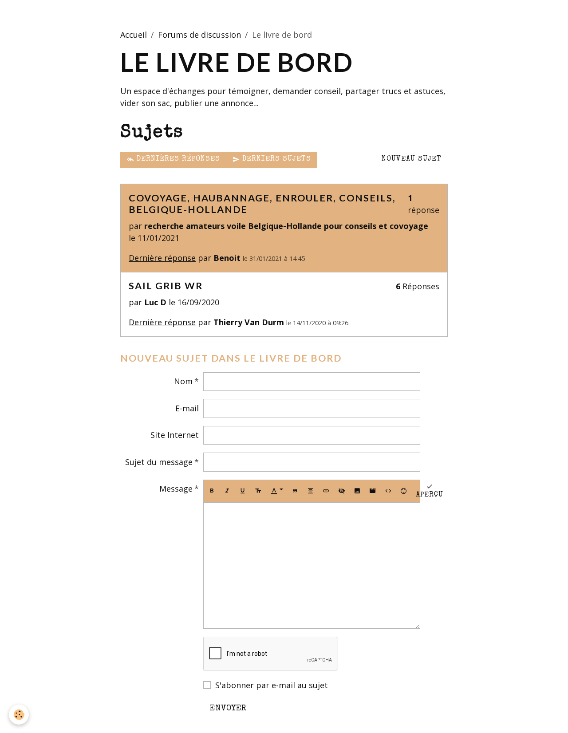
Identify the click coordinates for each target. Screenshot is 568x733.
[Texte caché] (342, 491)
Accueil (133, 34)
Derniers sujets (275, 159)
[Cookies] (19, 715)
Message (176, 488)
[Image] (357, 491)
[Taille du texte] (258, 491)
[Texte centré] (311, 491)
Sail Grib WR (166, 286)
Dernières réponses (177, 159)
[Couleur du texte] (277, 491)
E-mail (187, 408)
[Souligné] (243, 491)
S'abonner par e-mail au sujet (271, 685)
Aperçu (429, 495)
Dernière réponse (162, 257)
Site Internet (174, 435)
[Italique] (227, 491)
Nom (183, 381)
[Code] (388, 491)
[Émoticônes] (404, 491)
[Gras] (212, 491)
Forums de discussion (199, 34)
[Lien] (326, 491)
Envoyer (228, 709)
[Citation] (295, 491)
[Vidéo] (373, 491)
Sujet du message (159, 462)
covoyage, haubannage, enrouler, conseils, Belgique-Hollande (262, 203)
